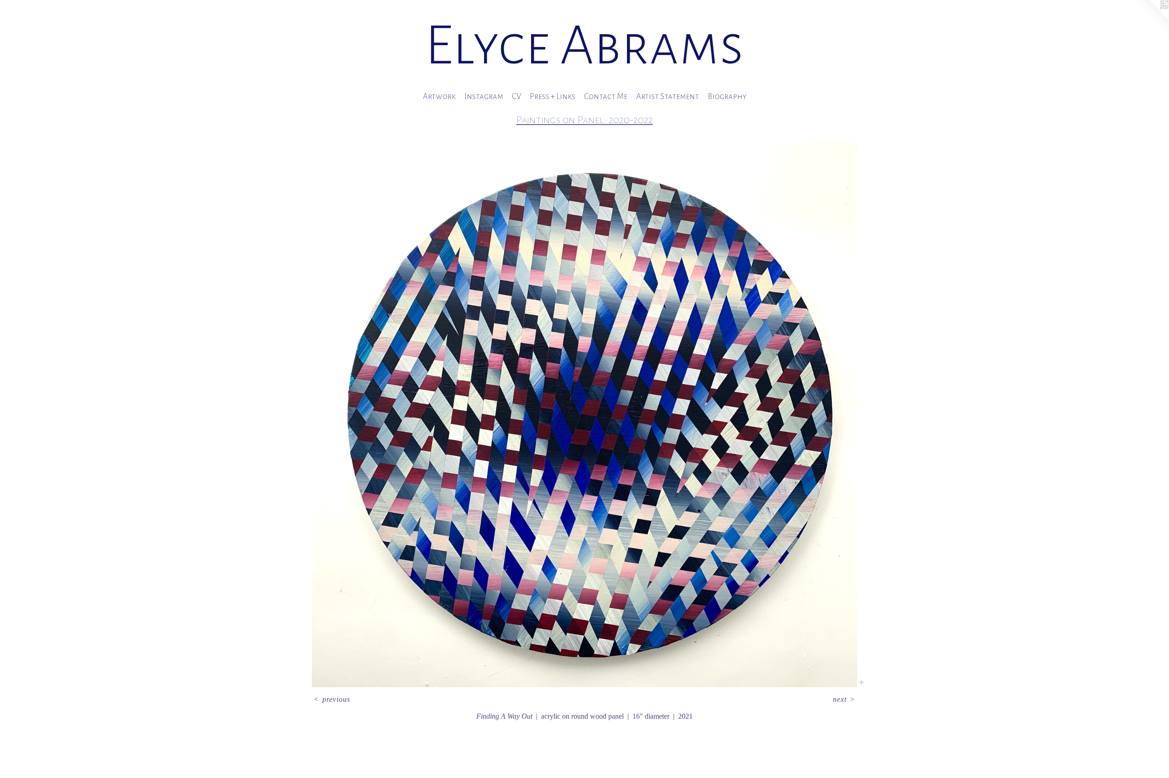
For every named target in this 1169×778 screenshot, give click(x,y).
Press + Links (552, 96)
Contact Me (605, 96)
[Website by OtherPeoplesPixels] (1150, 18)
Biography (727, 96)
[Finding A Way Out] (584, 414)
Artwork (439, 96)
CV (516, 96)
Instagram (483, 96)
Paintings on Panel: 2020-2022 (584, 119)
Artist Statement (667, 96)
